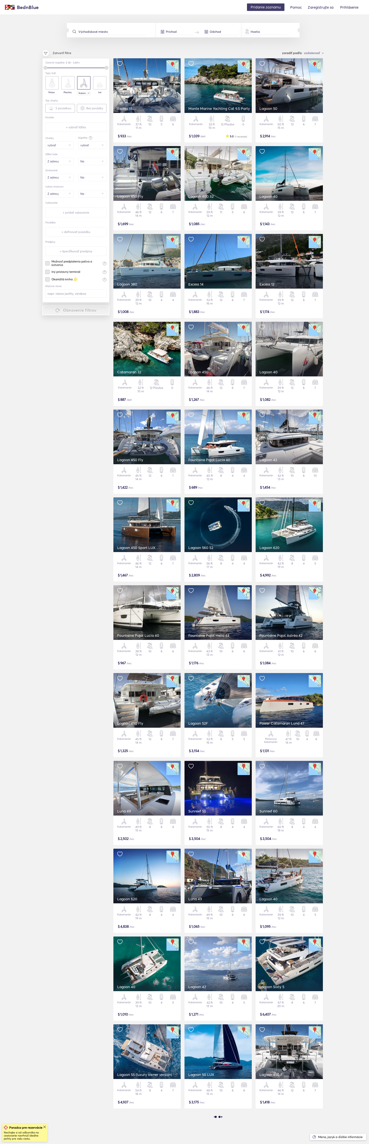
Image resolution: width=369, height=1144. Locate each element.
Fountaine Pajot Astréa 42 (281, 635)
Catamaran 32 (129, 372)
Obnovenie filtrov (79, 310)
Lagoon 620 (269, 547)
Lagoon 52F (198, 723)
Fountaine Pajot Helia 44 (208, 635)
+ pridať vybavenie (76, 212)
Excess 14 (196, 284)
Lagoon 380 (127, 284)
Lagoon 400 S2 (201, 196)
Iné (99, 92)
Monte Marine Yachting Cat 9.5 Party (219, 108)
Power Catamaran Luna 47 (281, 723)
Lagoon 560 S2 (200, 547)
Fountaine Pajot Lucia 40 (209, 460)
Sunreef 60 (268, 811)
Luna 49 (124, 811)
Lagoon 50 (268, 108)
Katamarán (85, 93)
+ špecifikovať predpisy (76, 251)
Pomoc (296, 7)
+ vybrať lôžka (76, 127)
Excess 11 (124, 108)
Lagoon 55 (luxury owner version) (144, 1074)
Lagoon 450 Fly (130, 196)
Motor (51, 92)
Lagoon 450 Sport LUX (136, 547)
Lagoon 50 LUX (201, 1074)
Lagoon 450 (198, 372)
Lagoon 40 (268, 196)
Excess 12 (266, 284)
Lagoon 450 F (271, 1074)
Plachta (67, 92)
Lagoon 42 (268, 460)
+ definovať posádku (76, 232)
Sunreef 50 (197, 811)
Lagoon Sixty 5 (271, 986)
